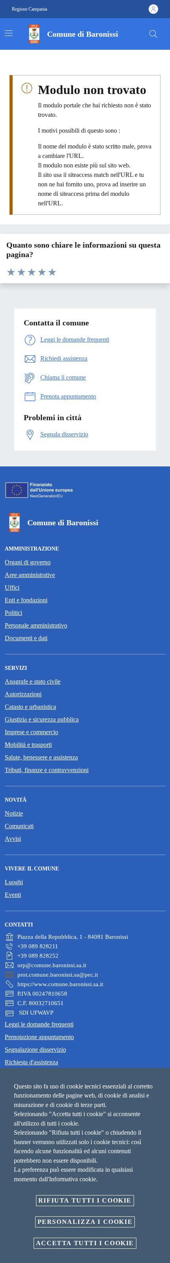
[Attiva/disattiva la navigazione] (8, 33)
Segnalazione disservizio (35, 1049)
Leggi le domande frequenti (39, 1024)
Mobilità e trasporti (28, 744)
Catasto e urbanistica (30, 706)
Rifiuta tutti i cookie (85, 1200)
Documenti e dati (26, 638)
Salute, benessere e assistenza (41, 757)
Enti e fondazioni (26, 600)
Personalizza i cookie (85, 1221)
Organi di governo (28, 562)
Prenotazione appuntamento (39, 1037)
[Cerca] (153, 34)
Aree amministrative (30, 574)
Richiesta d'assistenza (31, 1062)
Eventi (13, 894)
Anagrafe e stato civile (32, 681)
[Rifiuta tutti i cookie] (161, 1080)
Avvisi (13, 838)
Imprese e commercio (31, 732)
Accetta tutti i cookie (85, 1243)
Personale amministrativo (36, 625)
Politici (13, 612)
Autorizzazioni (23, 694)
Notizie (14, 813)
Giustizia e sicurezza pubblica (42, 719)
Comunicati (19, 826)
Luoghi (14, 882)
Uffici (12, 587)
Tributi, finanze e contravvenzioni (47, 770)
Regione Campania (29, 9)
